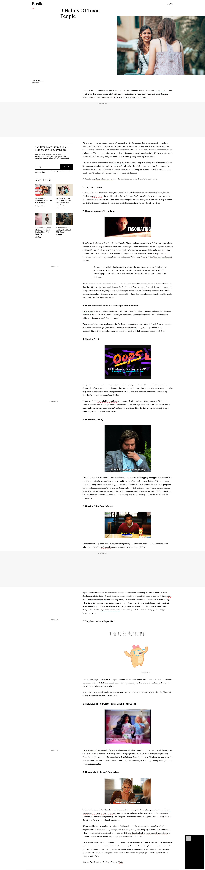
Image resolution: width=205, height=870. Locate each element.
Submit (66, 167)
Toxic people (88, 311)
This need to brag (90, 494)
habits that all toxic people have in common (131, 97)
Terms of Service (67, 171)
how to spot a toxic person (124, 162)
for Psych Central (129, 327)
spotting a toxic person (102, 179)
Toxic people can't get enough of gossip (99, 750)
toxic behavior (161, 90)
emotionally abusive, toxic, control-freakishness (148, 833)
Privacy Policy (41, 172)
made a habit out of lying (107, 401)
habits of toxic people (111, 169)
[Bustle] (37, 3)
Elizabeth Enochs (38, 81)
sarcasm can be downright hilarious (97, 246)
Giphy (120, 862)
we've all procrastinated (98, 679)
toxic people (97, 196)
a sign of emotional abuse (110, 609)
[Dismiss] (201, 836)
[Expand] (187, 836)
